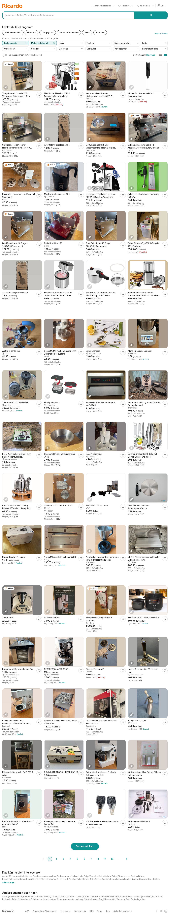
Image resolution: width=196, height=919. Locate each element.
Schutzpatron (49, 899)
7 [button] (91, 859)
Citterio (70, 896)
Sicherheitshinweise (122, 911)
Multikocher (157, 896)
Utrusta (107, 899)
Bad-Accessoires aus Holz (44, 876)
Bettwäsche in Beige (108, 876)
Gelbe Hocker (83, 879)
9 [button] (105, 859)
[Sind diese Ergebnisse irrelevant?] (41, 55)
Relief (14, 899)
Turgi (101, 899)
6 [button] (84, 859)
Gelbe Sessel (95, 879)
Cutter (86, 896)
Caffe (54, 896)
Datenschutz (80, 911)
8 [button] (98, 859)
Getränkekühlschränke (120, 879)
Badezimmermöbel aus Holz (70, 876)
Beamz (26, 896)
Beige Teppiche (91, 876)
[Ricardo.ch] (12, 6)
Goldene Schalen (139, 879)
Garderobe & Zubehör (66, 879)
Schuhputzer (36, 899)
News (99, 911)
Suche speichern (85, 846)
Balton (19, 896)
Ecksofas (51, 879)
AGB (27, 911)
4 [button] (70, 859)
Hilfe (92, 911)
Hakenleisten (153, 879)
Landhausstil (126, 896)
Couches (79, 896)
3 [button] (63, 859)
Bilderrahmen (124, 876)
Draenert (94, 896)
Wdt (114, 899)
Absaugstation (9, 896)
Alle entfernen (161, 34)
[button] (103, 5)
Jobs (108, 911)
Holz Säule (115, 896)
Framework (104, 896)
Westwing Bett (123, 899)
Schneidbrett (24, 899)
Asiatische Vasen (24, 876)
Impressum (66, 911)
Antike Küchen (8, 876)
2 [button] (56, 859)
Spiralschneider (91, 899)
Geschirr (105, 879)
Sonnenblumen (64, 899)
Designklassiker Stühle (36, 879)
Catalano (62, 896)
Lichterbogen (139, 896)
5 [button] (77, 859)
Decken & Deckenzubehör (13, 879)
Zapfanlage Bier (138, 899)
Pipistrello (6, 899)
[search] (151, 15)
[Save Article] (39, 95)
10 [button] (112, 859)
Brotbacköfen (137, 876)
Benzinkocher (37, 896)
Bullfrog (47, 896)
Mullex (148, 896)
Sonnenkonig (77, 899)
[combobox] (68, 15)
